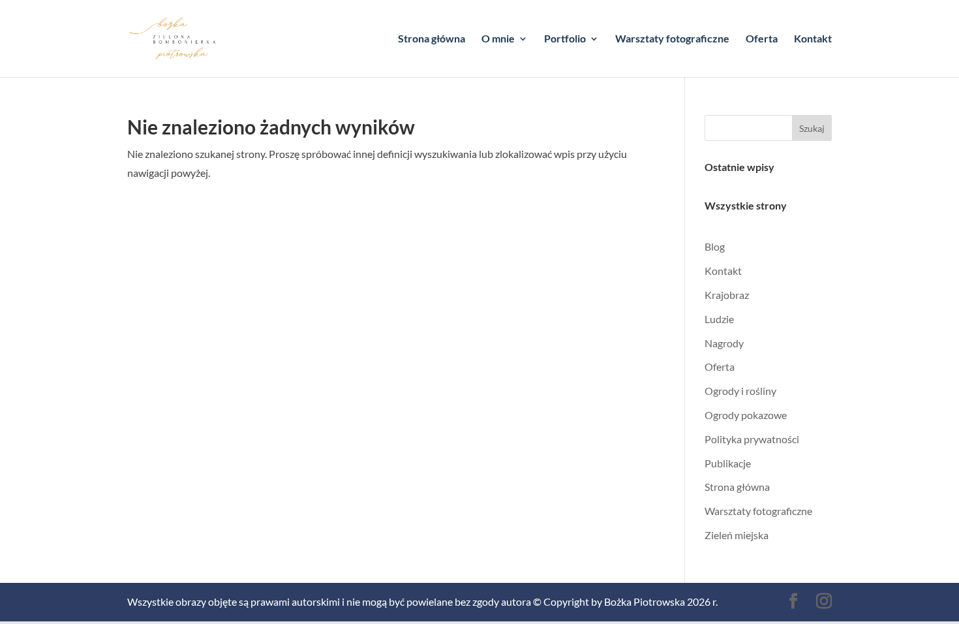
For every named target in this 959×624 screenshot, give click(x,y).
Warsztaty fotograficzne (672, 39)
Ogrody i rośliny (740, 390)
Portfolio (565, 39)
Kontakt (813, 39)
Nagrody (724, 343)
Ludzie (719, 319)
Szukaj (812, 128)
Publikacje (728, 463)
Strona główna (431, 39)
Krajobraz (727, 295)
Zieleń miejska (737, 535)
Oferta (762, 39)
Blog (715, 246)
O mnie (498, 39)
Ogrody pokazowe (746, 415)
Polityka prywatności (752, 439)
